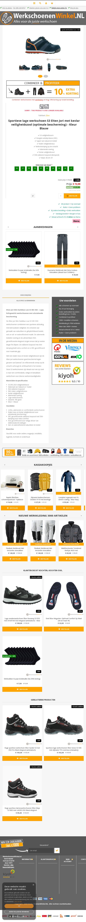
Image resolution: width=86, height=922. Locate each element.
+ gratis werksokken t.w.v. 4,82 (70, 30)
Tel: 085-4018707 (19, 8)
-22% (24, 541)
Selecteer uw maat (44, 165)
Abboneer (57, 850)
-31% (80, 611)
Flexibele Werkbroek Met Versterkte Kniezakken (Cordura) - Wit (43, 550)
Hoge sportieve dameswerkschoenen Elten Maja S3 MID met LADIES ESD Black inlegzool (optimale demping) (22, 810)
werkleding (39, 100)
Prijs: (69, 184)
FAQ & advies (7, 8)
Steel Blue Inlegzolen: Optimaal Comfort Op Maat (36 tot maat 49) (64, 619)
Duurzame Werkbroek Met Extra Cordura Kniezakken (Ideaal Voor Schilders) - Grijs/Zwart (62, 272)
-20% (21, 490)
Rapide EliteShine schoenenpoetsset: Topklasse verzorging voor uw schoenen (12, 499)
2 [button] (46, 76)
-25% (76, 263)
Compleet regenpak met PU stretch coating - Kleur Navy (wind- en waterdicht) (68, 499)
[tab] (25, 295)
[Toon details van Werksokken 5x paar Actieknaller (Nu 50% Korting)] (24, 249)
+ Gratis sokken (36, 577)
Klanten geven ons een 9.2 (38, 8)
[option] (24, 67)
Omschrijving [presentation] (25, 295)
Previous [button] (8, 227)
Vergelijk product (33, 196)
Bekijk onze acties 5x (59, 8)
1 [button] (40, 76)
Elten (47, 115)
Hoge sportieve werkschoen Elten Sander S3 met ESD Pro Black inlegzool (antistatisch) (22, 749)
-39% (49, 490)
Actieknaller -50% (11, 249)
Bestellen (73, 196)
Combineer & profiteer (62, 266)
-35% (77, 490)
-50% (38, 263)
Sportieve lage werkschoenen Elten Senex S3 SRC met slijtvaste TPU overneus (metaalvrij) (64, 749)
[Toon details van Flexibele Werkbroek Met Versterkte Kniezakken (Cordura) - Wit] (43, 533)
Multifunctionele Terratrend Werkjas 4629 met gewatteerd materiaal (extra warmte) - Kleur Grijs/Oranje (71, 551)
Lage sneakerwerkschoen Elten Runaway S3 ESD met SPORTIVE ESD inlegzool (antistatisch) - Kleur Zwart (22, 620)
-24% (77, 180)
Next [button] (78, 227)
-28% (80, 541)
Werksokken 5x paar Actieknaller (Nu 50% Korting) (24, 271)
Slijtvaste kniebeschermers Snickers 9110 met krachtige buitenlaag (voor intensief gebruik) (40, 500)
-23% (38, 611)
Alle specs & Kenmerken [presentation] (25, 301)
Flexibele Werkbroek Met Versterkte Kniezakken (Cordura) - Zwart (15, 550)
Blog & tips (74, 8)
